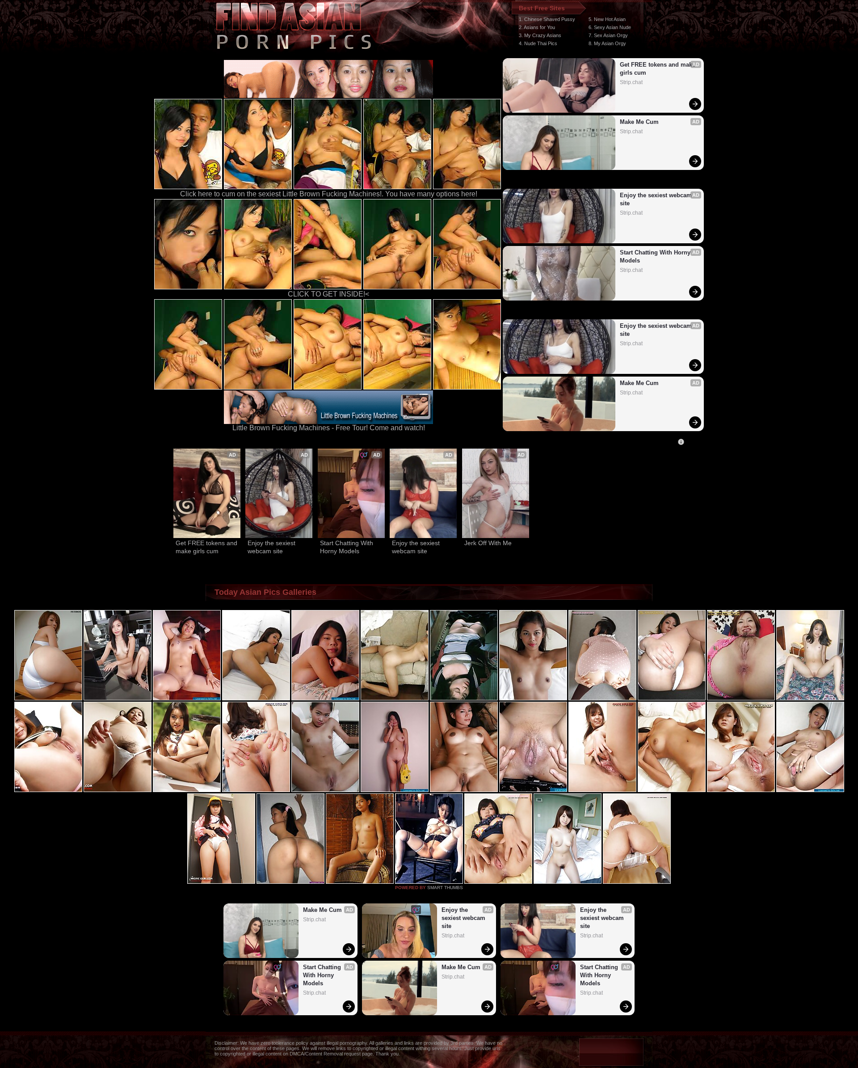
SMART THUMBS (445, 887)
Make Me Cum (639, 122)
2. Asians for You (537, 27)
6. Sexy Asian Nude (610, 27)
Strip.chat (631, 82)
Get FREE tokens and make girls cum (658, 68)
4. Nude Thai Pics (538, 43)
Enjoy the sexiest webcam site (657, 199)
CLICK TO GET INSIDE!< (328, 294)
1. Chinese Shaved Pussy (547, 19)
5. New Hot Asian (607, 19)
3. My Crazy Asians (540, 35)
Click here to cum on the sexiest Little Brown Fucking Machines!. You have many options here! (328, 194)
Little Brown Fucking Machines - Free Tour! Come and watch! (328, 428)
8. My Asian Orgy (607, 43)
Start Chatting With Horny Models (656, 256)
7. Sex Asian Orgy (608, 35)
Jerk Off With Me (488, 543)
